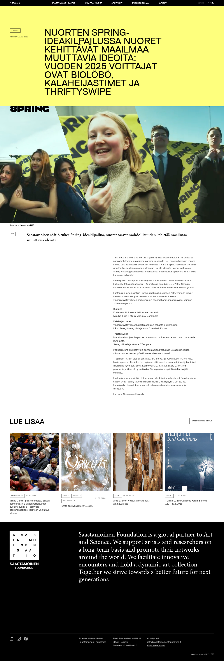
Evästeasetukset (156, 645)
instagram (19, 639)
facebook (26, 639)
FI (209, 3)
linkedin (12, 639)
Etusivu (16, 3)
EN (213, 3)
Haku (201, 3)
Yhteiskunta (16, 495)
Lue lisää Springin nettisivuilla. (129, 394)
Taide (65, 495)
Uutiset (16, 30)
